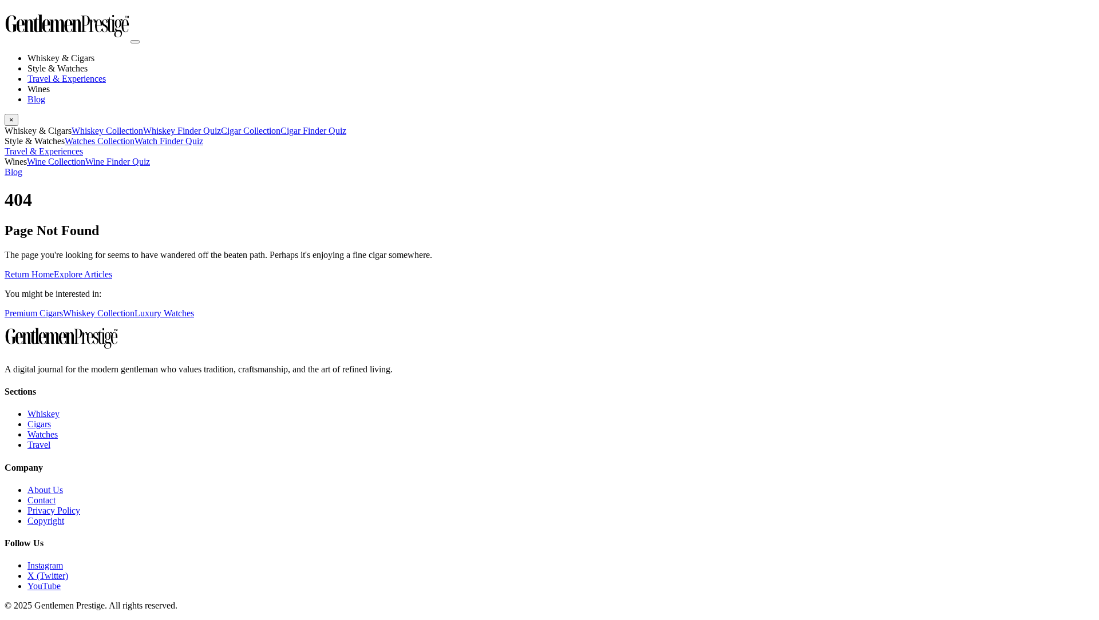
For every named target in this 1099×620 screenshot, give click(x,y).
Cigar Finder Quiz (313, 131)
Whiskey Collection (107, 131)
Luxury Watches (164, 313)
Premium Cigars (34, 313)
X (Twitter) (47, 576)
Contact (41, 500)
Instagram (45, 565)
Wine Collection (56, 161)
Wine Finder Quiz (117, 161)
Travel (38, 445)
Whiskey (43, 414)
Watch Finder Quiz (169, 141)
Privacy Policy (53, 510)
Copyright (45, 521)
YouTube (44, 586)
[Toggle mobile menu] (135, 41)
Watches (42, 434)
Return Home (29, 274)
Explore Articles (83, 274)
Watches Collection (100, 141)
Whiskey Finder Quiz (182, 131)
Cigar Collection (250, 131)
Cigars (39, 424)
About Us (45, 490)
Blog (36, 99)
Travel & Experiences (66, 79)
